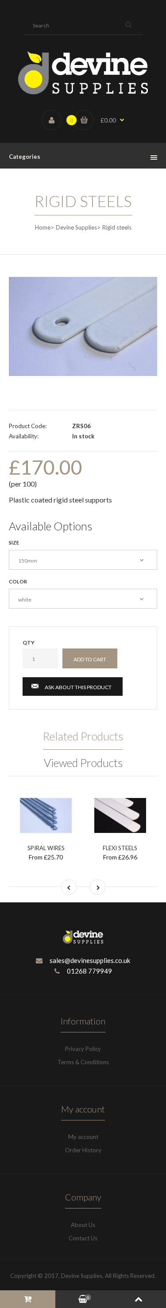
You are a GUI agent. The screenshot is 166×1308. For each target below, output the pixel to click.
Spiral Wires (46, 848)
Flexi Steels (120, 848)
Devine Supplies (76, 227)
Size (14, 542)
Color (18, 581)
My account (83, 1136)
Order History (83, 1150)
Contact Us (83, 1238)
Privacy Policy (83, 1048)
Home (42, 227)
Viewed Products (83, 762)
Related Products (83, 736)
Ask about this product (78, 687)
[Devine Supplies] (83, 92)
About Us (83, 1224)
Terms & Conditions (83, 1062)
